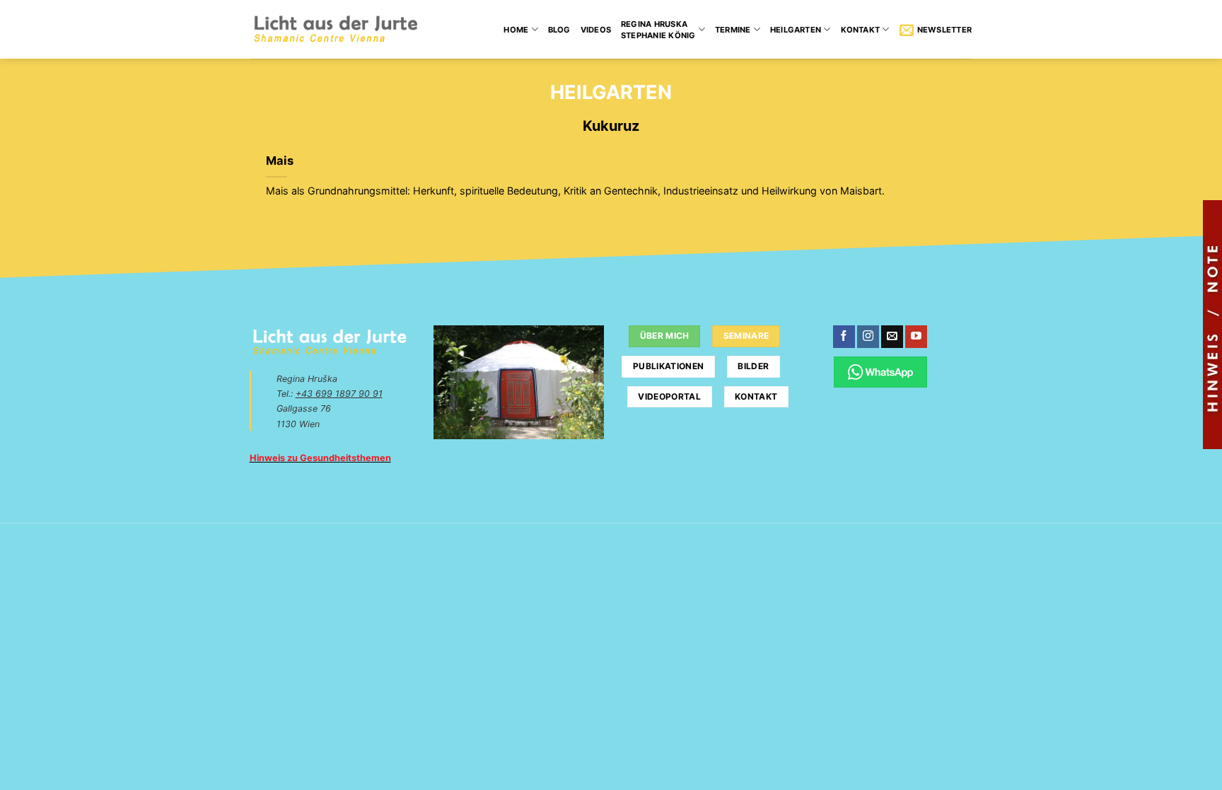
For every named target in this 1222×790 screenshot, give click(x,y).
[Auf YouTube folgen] (916, 336)
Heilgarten (795, 30)
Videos (596, 30)
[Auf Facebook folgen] (844, 336)
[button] (936, 29)
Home (516, 30)
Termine (733, 30)
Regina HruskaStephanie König (658, 29)
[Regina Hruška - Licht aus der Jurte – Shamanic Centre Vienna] (335, 29)
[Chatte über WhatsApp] (881, 371)
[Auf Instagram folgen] (868, 336)
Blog (559, 30)
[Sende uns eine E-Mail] (892, 336)
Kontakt (860, 30)
